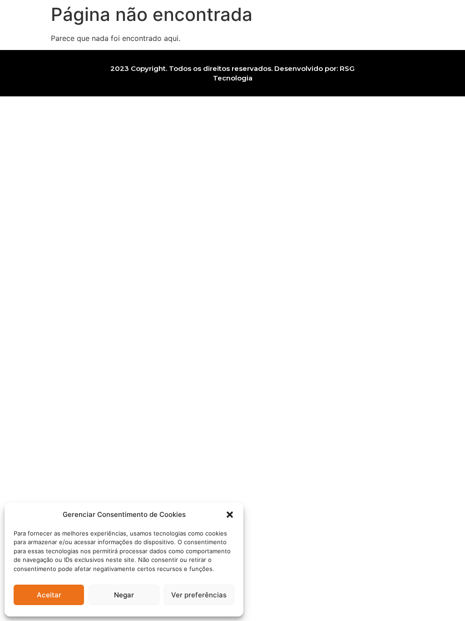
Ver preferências (199, 595)
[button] (229, 514)
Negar (124, 595)
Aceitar (49, 595)
